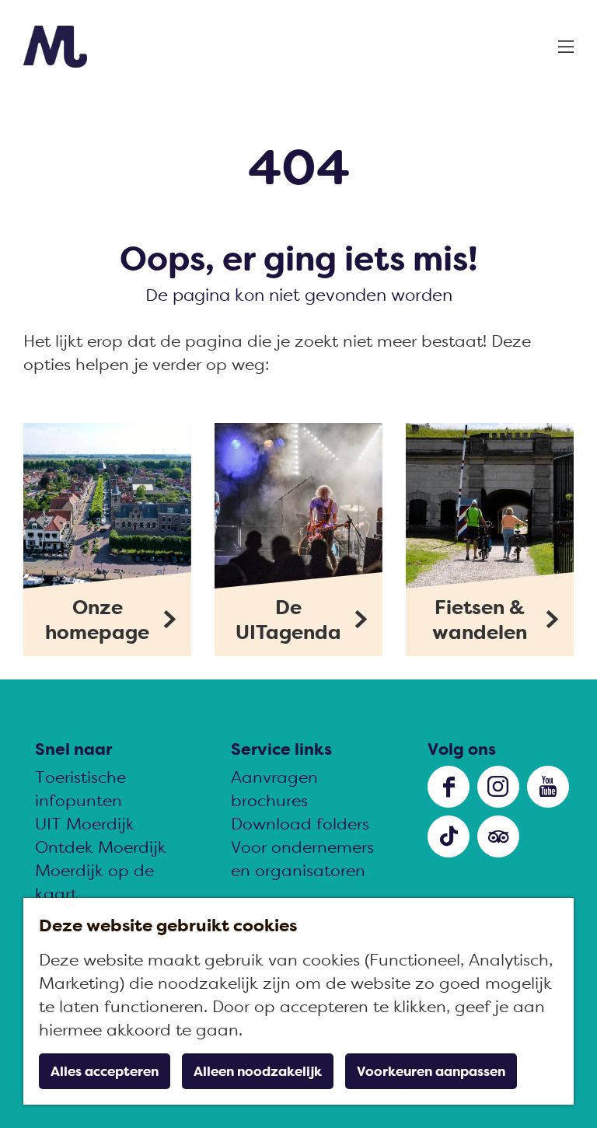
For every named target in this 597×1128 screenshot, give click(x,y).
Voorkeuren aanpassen (431, 1071)
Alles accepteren (105, 1071)
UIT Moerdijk (84, 823)
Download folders (300, 823)
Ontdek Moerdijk (100, 847)
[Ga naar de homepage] (55, 47)
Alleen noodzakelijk (258, 1071)
